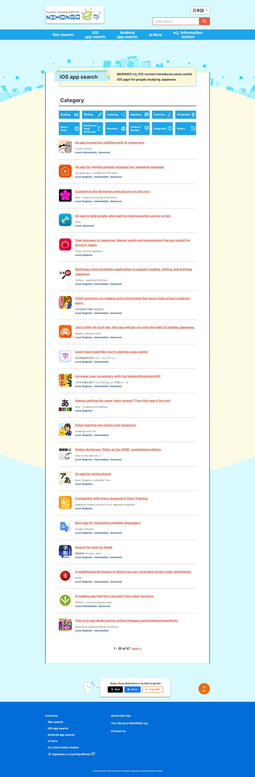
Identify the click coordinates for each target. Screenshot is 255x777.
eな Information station (187, 34)
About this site (121, 715)
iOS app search (95, 34)
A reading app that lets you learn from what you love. (114, 596)
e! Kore (155, 34)
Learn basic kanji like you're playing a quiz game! (111, 352)
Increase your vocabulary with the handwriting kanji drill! (118, 376)
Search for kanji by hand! (93, 547)
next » (136, 648)
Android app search (127, 34)
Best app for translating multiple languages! (108, 523)
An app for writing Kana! (93, 474)
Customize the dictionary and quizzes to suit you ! (113, 191)
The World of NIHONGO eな (129, 723)
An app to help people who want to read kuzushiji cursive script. (123, 216)
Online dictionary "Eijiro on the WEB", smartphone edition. (118, 449)
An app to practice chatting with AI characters (109, 142)
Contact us (118, 731)
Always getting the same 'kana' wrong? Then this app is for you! (123, 400)
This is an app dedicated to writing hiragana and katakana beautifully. (126, 620)
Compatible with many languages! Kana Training (111, 498)
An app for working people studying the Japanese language (119, 167)
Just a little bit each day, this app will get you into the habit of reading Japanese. (135, 327)
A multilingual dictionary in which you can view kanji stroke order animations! (133, 572)
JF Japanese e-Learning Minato (69, 754)
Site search (63, 34)
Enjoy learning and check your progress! (105, 425)
